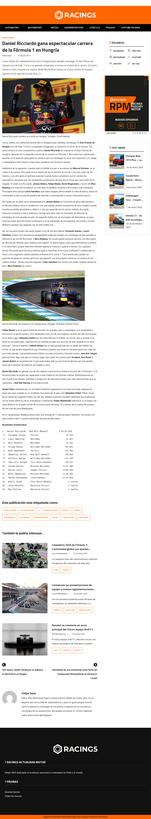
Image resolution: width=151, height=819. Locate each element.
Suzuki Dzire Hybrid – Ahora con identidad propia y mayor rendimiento (134, 178)
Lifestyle (94, 27)
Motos (54, 27)
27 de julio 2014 (24, 55)
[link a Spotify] (141, 3)
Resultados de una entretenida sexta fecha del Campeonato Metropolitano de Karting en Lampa (74, 674)
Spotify (117, 63)
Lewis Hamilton (9, 517)
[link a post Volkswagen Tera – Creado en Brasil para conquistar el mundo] (116, 207)
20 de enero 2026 (80, 593)
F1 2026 (56, 570)
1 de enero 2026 (134, 207)
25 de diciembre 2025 (134, 225)
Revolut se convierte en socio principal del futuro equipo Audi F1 (72, 627)
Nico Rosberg (25, 517)
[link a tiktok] (144, 3)
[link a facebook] (130, 3)
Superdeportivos (73, 27)
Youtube (136, 57)
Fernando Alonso (51, 510)
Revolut (78, 650)
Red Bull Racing (69, 517)
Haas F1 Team (70, 610)
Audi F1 (56, 650)
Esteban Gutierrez (27, 510)
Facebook (118, 51)
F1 (39, 510)
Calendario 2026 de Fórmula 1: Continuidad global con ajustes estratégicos (70, 549)
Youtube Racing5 (130, 27)
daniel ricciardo (10, 510)
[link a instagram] (135, 3)
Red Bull (56, 517)
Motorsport (35, 27)
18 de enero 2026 (134, 167)
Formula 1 (65, 510)
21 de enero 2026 (80, 553)
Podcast (110, 27)
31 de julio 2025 (78, 634)
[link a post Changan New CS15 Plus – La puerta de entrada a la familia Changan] (116, 168)
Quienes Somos (12, 792)
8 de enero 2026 (134, 187)
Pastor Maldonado (41, 517)
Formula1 (77, 510)
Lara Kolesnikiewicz (60, 553)
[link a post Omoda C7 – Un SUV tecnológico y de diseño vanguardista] (116, 227)
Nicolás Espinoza (59, 634)
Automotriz (12, 27)
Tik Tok (135, 63)
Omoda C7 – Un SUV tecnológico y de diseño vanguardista (134, 218)
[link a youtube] (138, 3)
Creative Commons (98, 816)
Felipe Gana (7, 55)
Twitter (136, 51)
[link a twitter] (133, 3)
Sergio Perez (83, 517)
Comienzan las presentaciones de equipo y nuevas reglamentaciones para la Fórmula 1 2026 (72, 589)
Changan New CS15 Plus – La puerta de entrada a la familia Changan (134, 158)
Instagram (119, 57)
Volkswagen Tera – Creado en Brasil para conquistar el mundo (135, 198)
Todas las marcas (13, 796)
